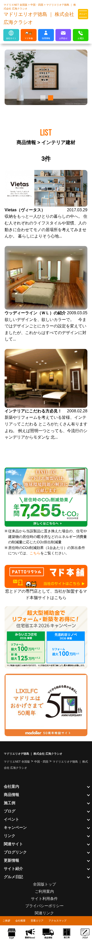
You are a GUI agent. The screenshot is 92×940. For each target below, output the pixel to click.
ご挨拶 (6, 920)
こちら (35, 553)
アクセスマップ (57, 920)
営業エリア (37, 920)
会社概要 (20, 920)
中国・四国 (37, 4)
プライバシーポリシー (44, 906)
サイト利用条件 (44, 898)
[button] (42, 98)
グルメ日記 (13, 877)
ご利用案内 (44, 891)
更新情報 (11, 860)
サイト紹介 (13, 868)
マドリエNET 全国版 (16, 4)
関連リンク (44, 913)
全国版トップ (44, 884)
